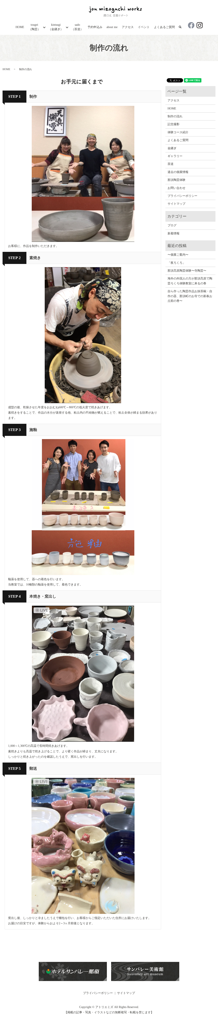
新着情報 (173, 233)
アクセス (128, 27)
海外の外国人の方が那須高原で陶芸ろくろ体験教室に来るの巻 (190, 281)
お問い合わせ (176, 188)
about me (112, 27)
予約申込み (94, 27)
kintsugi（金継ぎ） (55, 27)
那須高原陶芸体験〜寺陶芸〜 (187, 270)
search (182, 27)
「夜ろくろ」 (176, 262)
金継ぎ (172, 148)
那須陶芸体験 (176, 179)
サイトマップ (176, 203)
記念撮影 (173, 124)
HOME (20, 27)
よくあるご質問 (164, 27)
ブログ (172, 225)
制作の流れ (175, 116)
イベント (144, 27)
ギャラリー (175, 156)
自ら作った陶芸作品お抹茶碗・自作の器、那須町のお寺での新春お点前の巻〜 (190, 296)
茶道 (171, 164)
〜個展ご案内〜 (178, 254)
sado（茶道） (77, 27)
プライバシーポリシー (182, 195)
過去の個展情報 (178, 172)
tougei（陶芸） (34, 27)
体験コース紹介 (178, 132)
